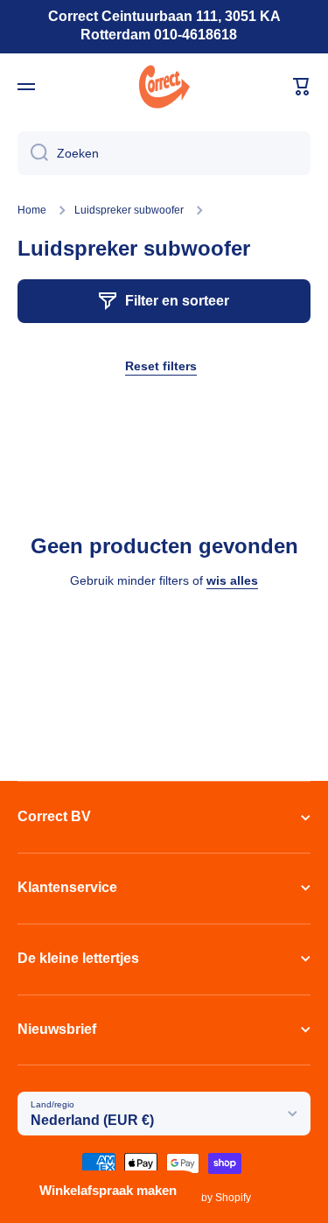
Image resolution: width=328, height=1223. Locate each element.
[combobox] (164, 153)
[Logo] (164, 87)
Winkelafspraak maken (108, 1190)
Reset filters (161, 366)
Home (31, 210)
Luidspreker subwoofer (129, 210)
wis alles (232, 580)
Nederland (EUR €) (92, 1120)
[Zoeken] (32, 153)
